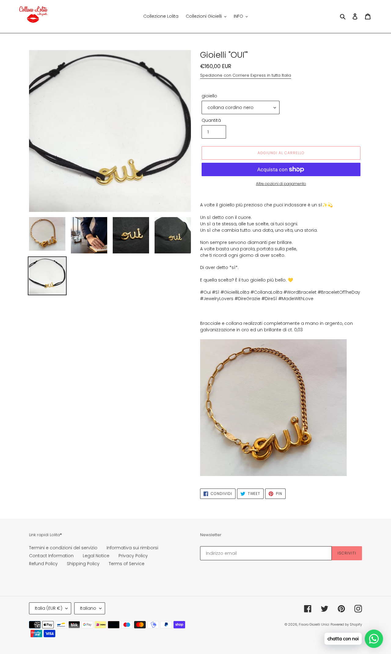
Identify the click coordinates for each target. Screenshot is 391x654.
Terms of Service (126, 564)
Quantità (211, 120)
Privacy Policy (133, 556)
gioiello (209, 96)
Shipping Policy (83, 564)
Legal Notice (96, 556)
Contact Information (51, 556)
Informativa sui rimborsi (132, 548)
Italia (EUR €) (48, 608)
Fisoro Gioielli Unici (314, 624)
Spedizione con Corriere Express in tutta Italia (245, 75)
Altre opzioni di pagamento (281, 183)
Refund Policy (43, 564)
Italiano (88, 608)
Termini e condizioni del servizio (63, 548)
